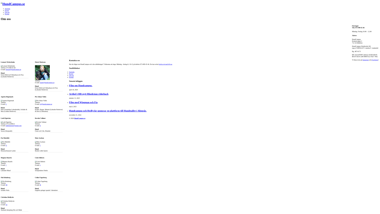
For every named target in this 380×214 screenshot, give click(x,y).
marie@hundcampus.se (47, 82)
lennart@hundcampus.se (13, 69)
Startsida (7, 9)
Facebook (374, 60)
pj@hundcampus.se (46, 104)
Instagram (366, 60)
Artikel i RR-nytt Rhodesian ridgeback (88, 94)
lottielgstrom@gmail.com (13, 125)
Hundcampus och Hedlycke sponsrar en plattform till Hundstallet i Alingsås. (108, 110)
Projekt (7, 14)
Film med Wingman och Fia (83, 102)
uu (6, 204)
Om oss (7, 12)
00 (6, 185)
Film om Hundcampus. (80, 85)
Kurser (7, 10)
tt (40, 125)
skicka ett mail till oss (165, 64)
